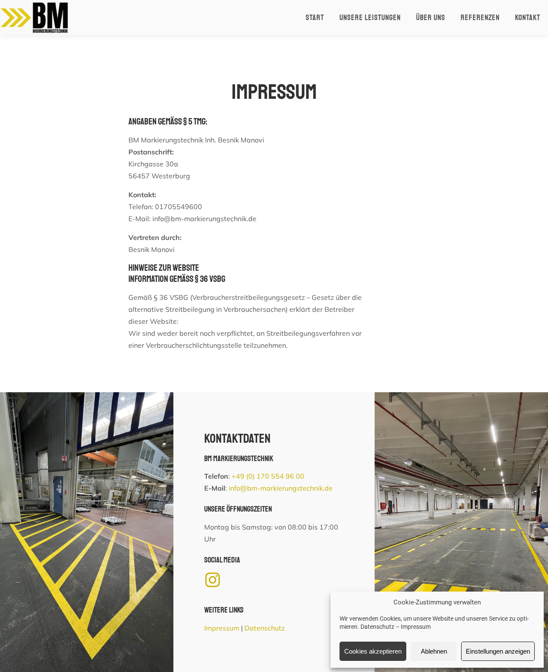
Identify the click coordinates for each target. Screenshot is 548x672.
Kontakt (527, 17)
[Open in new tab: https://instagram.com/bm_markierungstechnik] (212, 579)
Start (315, 17)
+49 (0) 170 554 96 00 (268, 476)
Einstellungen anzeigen (498, 651)
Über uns (430, 17)
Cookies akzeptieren (373, 651)
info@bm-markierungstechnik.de (281, 488)
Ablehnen (434, 651)
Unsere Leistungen (370, 17)
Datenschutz (377, 626)
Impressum (416, 626)
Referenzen (480, 17)
